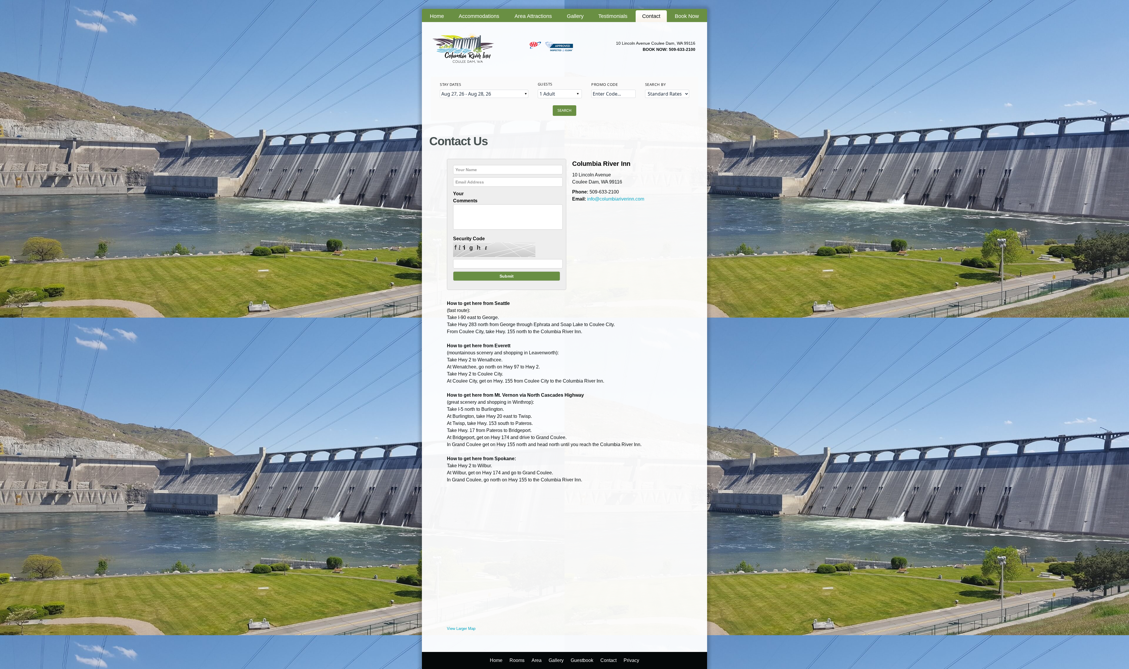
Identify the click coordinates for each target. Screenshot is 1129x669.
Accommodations (479, 16)
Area (537, 660)
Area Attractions (533, 16)
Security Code (469, 238)
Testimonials (612, 16)
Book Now (687, 16)
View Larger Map (461, 628)
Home (437, 16)
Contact (651, 16)
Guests (545, 84)
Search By (655, 84)
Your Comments (465, 197)
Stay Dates (450, 84)
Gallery (575, 16)
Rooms (517, 660)
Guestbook (582, 660)
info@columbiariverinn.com (615, 198)
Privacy (631, 660)
